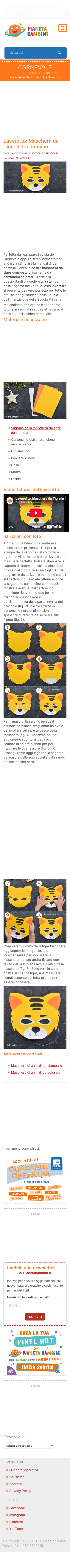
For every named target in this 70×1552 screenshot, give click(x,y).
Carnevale (51, 153)
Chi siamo (16, 1477)
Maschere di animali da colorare (35, 1072)
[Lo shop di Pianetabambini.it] (35, 1179)
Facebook (17, 1508)
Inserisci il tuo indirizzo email (27, 1297)
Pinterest (16, 1522)
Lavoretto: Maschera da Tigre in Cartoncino (31, 143)
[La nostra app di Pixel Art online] (35, 1351)
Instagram (17, 1515)
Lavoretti (31, 73)
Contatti (15, 1484)
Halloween (11, 158)
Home (16, 73)
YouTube (16, 1529)
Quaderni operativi (23, 1470)
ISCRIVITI (35, 1316)
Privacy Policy (20, 1491)
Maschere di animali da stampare (36, 1065)
